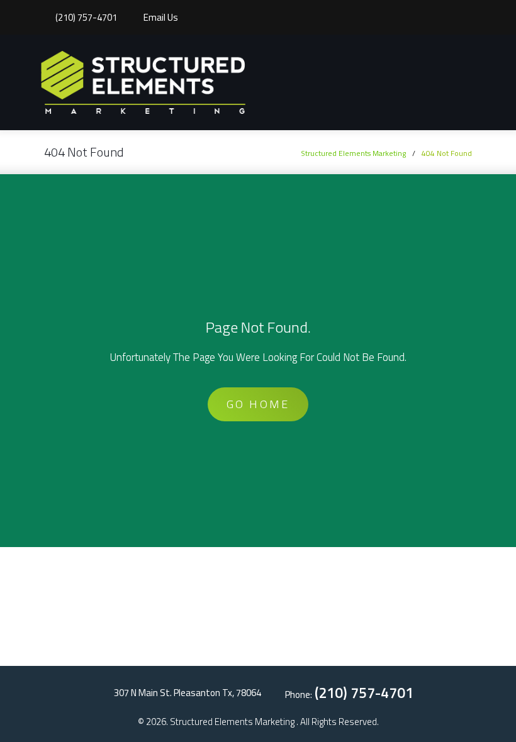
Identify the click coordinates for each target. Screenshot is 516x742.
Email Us (160, 18)
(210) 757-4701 (86, 18)
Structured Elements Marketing (353, 153)
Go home (258, 404)
